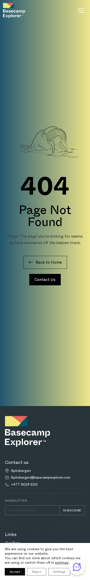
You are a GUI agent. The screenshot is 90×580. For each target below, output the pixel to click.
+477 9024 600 (24, 484)
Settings (59, 571)
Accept (15, 571)
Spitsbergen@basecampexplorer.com (40, 477)
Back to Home (49, 262)
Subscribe (72, 510)
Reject (36, 571)
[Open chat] (77, 567)
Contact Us (45, 279)
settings (61, 562)
